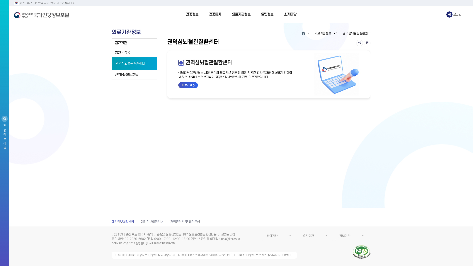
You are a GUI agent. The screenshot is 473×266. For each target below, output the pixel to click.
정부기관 (344, 236)
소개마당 (290, 14)
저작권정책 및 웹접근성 (185, 222)
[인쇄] (367, 43)
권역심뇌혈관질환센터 (130, 64)
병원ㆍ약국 (122, 52)
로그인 (457, 14)
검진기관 (121, 43)
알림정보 (267, 14)
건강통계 (215, 14)
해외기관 (272, 236)
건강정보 (192, 14)
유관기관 (308, 236)
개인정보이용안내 (152, 222)
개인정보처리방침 (123, 222)
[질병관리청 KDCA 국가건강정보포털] (41, 14)
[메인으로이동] (303, 33)
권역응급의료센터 (127, 75)
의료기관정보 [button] (322, 33)
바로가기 (187, 85)
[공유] (359, 43)
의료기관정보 (241, 14)
